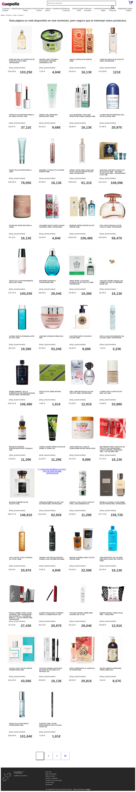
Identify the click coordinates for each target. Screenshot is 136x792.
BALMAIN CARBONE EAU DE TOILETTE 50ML (18, 503)
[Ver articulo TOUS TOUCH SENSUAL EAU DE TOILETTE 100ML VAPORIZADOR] (112, 220)
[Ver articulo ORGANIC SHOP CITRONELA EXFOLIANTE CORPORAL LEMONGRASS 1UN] (52, 54)
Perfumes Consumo (66, 9)
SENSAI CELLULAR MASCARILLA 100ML (20, 170)
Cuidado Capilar (129, 9)
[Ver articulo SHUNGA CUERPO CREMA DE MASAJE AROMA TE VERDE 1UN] (52, 441)
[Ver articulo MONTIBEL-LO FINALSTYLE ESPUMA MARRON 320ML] (52, 165)
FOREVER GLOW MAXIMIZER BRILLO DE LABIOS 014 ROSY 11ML (21, 115)
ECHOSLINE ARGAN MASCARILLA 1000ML (20, 226)
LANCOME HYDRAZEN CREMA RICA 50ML (51, 337)
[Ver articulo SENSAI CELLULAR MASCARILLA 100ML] (22, 165)
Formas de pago (49, 782)
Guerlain (20, 15)
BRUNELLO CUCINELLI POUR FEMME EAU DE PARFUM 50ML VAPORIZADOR (112, 503)
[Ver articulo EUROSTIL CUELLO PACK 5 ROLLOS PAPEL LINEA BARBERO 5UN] (82, 497)
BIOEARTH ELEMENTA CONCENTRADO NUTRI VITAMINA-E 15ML (21, 448)
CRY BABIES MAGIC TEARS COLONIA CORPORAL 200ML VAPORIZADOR (51, 226)
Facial (34, 8)
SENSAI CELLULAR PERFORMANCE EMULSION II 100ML (21, 281)
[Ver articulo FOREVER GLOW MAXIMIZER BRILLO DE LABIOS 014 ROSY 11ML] (22, 109)
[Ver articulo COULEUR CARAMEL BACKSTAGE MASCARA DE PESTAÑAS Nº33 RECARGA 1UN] (52, 663)
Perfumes (97, 8)
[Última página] (65, 756)
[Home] (17, 4)
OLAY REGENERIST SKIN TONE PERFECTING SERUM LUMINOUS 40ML (82, 115)
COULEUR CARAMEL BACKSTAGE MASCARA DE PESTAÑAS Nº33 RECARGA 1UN (50, 670)
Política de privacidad (50, 774)
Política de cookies (50, 776)
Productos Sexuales (88, 9)
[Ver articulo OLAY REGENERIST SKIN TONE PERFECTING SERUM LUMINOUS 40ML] (82, 109)
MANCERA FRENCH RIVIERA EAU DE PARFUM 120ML (81, 226)
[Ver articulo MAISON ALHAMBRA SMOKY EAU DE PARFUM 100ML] (82, 552)
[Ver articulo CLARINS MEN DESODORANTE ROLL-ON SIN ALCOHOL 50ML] (112, 109)
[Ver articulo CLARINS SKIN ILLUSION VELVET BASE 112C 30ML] (112, 386)
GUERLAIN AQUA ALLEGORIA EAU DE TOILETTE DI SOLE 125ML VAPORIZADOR (22, 61)
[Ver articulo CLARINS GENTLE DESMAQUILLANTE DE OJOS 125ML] (22, 331)
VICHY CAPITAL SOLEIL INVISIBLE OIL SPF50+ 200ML (20, 558)
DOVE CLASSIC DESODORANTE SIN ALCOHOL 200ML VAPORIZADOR (112, 337)
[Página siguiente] (48, 756)
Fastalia (88, 789)
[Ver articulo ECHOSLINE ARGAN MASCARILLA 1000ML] (22, 220)
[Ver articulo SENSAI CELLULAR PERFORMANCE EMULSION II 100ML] (22, 275)
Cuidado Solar (80, 9)
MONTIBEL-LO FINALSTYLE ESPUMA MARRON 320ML (51, 170)
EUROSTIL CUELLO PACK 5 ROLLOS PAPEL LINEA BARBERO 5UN (81, 503)
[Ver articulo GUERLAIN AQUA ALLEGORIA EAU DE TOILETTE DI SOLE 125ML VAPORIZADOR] (22, 54)
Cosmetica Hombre (6, 9)
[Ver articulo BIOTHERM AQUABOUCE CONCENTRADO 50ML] (52, 275)
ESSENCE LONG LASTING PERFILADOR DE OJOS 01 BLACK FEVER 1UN (50, 725)
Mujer (14, 8)
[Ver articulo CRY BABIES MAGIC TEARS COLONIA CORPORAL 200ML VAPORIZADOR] (52, 220)
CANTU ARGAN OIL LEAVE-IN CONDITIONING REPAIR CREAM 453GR (82, 447)
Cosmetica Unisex (40, 9)
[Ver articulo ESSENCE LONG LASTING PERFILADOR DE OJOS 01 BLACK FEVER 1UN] (52, 718)
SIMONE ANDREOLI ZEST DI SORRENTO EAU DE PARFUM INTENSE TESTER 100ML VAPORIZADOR (22, 393)
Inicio (3, 15)
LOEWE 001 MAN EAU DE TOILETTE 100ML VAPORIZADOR (112, 60)
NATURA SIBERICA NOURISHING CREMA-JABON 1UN (110, 669)
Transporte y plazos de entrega (53, 780)
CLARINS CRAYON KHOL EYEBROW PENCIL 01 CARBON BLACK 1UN (51, 613)
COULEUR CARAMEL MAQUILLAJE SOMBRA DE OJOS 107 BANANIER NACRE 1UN (111, 282)
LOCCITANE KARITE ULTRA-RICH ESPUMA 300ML (80, 337)
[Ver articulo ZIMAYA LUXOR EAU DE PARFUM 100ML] (82, 54)
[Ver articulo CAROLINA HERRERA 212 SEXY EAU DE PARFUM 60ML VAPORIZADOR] (52, 473)
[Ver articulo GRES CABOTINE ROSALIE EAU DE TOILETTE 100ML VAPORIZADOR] (82, 386)
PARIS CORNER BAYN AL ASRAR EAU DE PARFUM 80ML (82, 669)
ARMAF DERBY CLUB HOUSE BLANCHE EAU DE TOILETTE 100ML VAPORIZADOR (81, 282)
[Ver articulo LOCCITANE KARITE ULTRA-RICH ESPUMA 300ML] (82, 331)
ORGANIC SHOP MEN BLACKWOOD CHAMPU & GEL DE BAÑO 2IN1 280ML (51, 558)
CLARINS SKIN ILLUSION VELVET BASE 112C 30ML (111, 392)
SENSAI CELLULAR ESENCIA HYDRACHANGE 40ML (19, 724)
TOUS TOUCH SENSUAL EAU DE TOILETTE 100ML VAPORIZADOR (111, 226)
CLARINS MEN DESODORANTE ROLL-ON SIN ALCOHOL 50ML (112, 115)
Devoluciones (48, 784)
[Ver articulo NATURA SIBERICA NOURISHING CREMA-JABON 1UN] (112, 663)
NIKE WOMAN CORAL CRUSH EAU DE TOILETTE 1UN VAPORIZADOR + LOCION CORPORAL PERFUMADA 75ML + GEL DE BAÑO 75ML (112, 449)
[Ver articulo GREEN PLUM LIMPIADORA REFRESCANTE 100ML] (52, 109)
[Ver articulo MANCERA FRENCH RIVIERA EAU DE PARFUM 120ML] (82, 220)
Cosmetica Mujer (105, 9)
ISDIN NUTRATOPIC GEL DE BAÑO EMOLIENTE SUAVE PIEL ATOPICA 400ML (111, 559)
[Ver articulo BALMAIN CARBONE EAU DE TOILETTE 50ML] (22, 497)
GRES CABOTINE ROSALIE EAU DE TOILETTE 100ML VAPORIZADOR (81, 392)
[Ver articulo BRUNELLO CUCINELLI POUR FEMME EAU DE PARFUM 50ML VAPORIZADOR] (112, 497)
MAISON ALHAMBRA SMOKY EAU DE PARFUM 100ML (81, 558)
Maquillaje (122, 8)
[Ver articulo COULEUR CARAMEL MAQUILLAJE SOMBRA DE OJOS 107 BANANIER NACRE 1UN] (112, 275)
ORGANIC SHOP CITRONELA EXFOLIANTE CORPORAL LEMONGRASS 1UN (48, 61)
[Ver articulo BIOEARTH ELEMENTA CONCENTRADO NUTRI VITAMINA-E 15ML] (22, 441)
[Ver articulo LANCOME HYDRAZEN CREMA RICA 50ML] (52, 331)
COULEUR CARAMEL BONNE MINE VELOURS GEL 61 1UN (81, 613)
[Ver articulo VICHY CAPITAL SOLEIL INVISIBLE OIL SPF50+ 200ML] (22, 552)
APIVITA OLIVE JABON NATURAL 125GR (50, 392)
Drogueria (19, 8)
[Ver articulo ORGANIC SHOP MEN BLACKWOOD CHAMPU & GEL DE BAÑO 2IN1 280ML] (52, 552)
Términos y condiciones (51, 778)
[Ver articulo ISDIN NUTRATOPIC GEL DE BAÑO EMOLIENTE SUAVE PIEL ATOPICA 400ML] (112, 552)
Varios (74, 8)
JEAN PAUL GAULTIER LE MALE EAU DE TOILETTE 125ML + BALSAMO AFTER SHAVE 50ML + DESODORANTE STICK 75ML (113, 172)
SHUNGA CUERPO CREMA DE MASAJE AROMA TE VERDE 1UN (52, 447)
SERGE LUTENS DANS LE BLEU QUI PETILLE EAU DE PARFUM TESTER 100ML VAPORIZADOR (81, 171)
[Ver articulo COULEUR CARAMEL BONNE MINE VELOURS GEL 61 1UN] (82, 608)
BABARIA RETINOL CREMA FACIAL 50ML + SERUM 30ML (111, 613)
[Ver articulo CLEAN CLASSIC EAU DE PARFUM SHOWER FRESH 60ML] (22, 663)
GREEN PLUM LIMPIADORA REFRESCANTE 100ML (48, 115)
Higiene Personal (112, 9)
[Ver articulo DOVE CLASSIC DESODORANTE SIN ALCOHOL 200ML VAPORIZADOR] (112, 331)
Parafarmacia (57, 8)
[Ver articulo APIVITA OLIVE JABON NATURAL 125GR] (52, 386)
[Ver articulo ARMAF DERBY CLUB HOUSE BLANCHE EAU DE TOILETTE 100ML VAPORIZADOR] (82, 275)
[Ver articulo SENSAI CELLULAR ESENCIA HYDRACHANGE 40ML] (22, 718)
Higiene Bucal (48, 9)
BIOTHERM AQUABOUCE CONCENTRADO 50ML (47, 281)
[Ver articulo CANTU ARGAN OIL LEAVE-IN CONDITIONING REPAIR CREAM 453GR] (82, 441)
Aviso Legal (48, 771)
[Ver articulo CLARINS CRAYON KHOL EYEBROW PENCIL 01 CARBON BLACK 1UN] (52, 608)
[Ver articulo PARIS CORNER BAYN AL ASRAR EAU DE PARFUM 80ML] (82, 663)
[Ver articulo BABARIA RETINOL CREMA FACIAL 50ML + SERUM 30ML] (112, 608)
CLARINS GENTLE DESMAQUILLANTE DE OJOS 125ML (21, 337)
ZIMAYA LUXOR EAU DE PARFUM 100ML (80, 60)
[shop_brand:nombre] (17, 68)
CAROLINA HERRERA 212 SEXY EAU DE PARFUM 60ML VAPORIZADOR (51, 503)
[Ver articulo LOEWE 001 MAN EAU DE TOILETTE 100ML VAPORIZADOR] (112, 54)
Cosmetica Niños (27, 9)
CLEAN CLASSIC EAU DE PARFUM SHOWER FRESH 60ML (20, 669)
